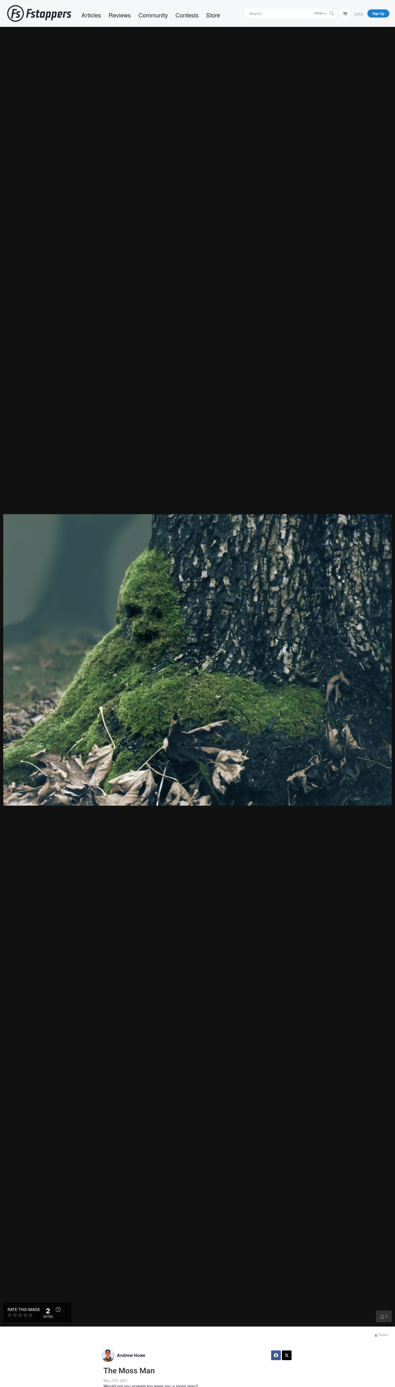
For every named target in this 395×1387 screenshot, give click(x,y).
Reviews (120, 15)
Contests (187, 15)
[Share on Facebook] (276, 1355)
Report (383, 1334)
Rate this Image (24, 1309)
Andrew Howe (131, 1355)
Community (153, 15)
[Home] (39, 13)
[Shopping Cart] (345, 13)
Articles (91, 15)
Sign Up (378, 13)
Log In (358, 13)
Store (213, 15)
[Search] (332, 13)
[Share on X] (287, 1355)
